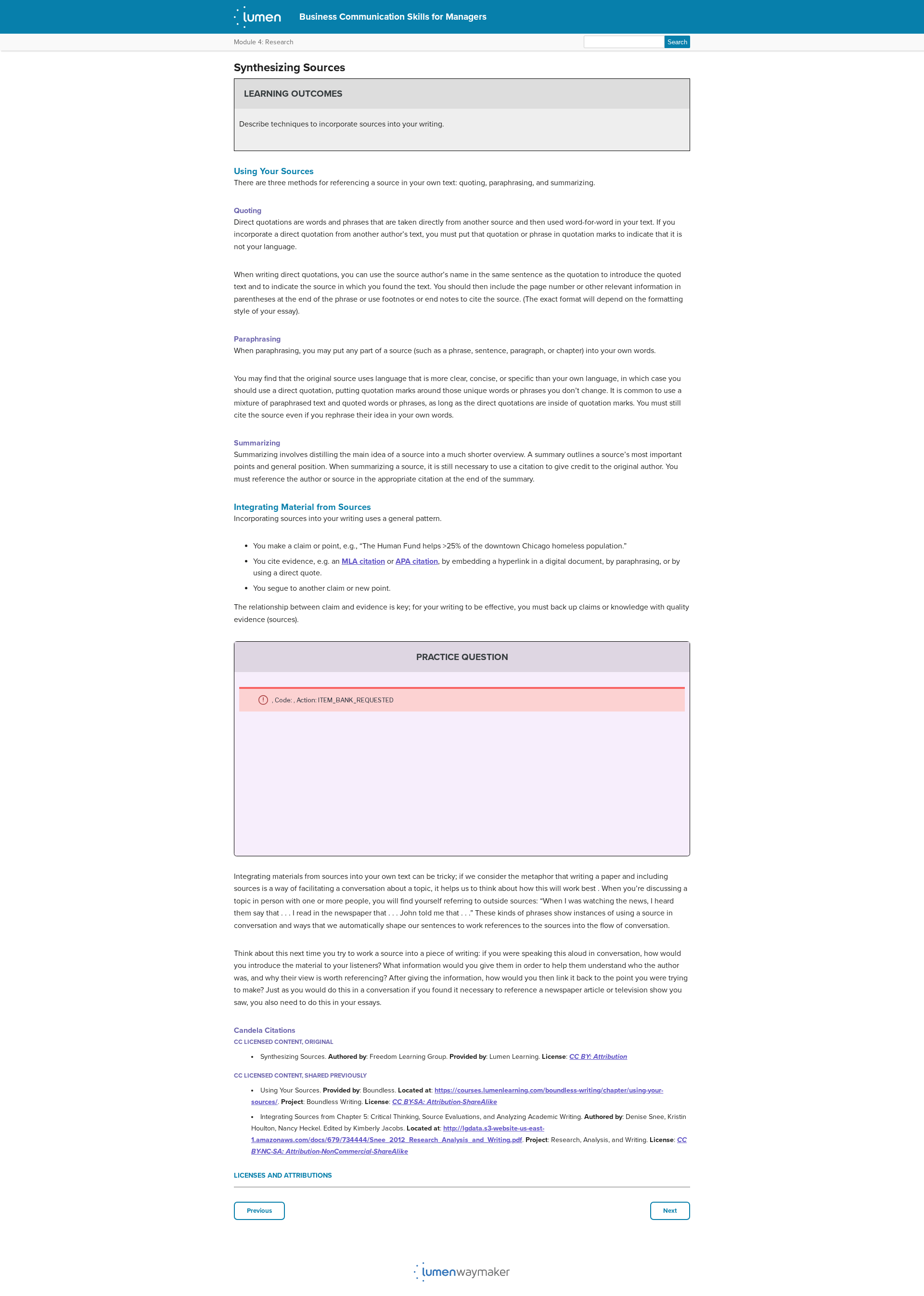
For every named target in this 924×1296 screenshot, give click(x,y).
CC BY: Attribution (598, 1057)
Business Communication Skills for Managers (393, 16)
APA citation (417, 561)
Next (670, 1211)
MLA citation (363, 561)
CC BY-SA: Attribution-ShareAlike (444, 1102)
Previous (259, 1211)
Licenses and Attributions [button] (283, 1175)
